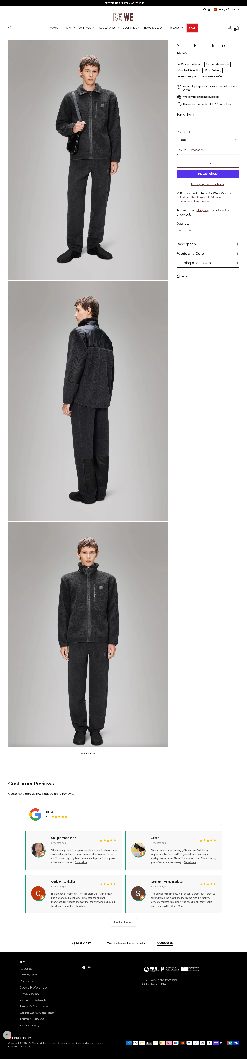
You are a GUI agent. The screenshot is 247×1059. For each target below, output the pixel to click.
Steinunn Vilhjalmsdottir (167, 881)
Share (184, 276)
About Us (26, 969)
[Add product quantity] (190, 230)
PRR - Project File (154, 984)
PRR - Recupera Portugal (159, 980)
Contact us (224, 104)
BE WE (50, 812)
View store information (194, 201)
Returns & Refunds (33, 1000)
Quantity (183, 224)
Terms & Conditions (34, 1006)
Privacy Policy (29, 994)
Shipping (203, 210)
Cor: (184, 132)
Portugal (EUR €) (227, 9)
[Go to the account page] (230, 27)
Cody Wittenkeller (63, 881)
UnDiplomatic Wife (63, 838)
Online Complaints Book (37, 1013)
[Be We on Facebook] (204, 9)
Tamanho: (185, 114)
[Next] (202, 3)
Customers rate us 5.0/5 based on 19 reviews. (41, 794)
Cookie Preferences (34, 988)
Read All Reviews (123, 922)
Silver (155, 838)
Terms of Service (32, 1019)
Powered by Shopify (19, 1046)
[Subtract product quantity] (180, 230)
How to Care (28, 975)
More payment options (207, 184)
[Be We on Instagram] (209, 9)
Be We (32, 1043)
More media (88, 753)
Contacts (26, 981)
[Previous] (45, 3)
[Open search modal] (10, 27)
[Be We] (123, 17)
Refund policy (29, 1025)
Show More (81, 862)
